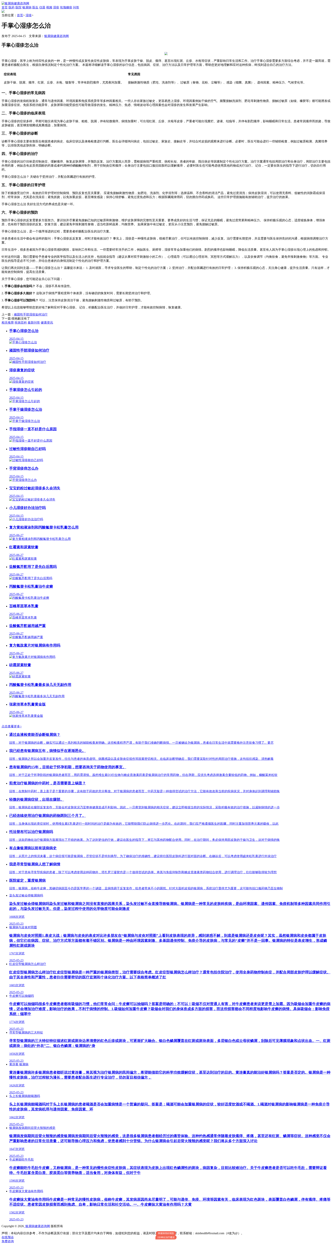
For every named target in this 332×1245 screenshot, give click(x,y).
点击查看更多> (12, 726)
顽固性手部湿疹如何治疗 (31, 314)
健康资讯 (47, 322)
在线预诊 (8, 1237)
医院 (18, 7)
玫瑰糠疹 (66, 7)
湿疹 (56, 7)
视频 (49, 7)
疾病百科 (21, 322)
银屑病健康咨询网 (56, 36)
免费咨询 (8, 1241)
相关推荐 (8, 322)
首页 (5, 7)
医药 (11, 7)
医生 (35, 7)
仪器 (42, 7)
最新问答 (34, 322)
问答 (76, 7)
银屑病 (27, 7)
